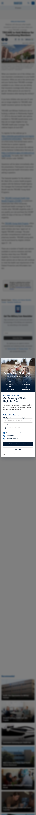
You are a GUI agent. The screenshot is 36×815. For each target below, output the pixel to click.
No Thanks (18, 449)
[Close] (31, 360)
